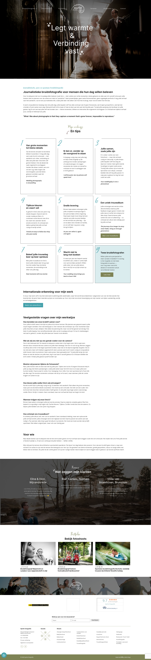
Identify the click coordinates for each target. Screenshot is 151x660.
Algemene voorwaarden (26, 642)
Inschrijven (95, 620)
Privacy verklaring (25, 640)
